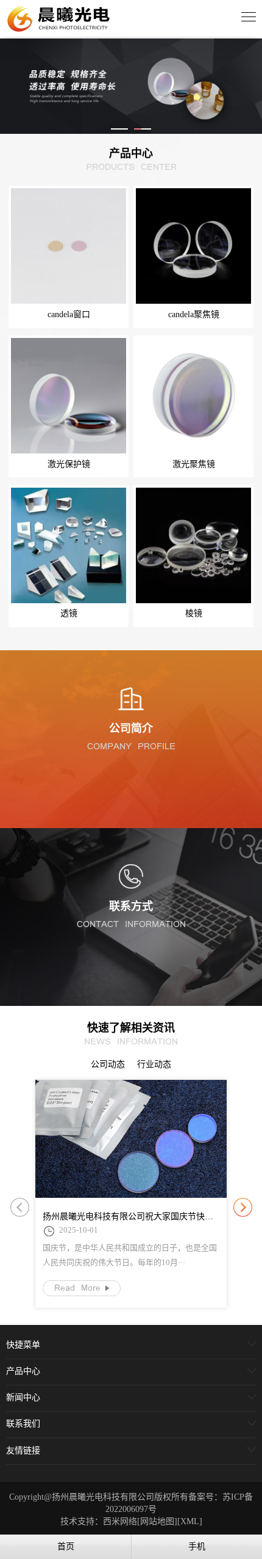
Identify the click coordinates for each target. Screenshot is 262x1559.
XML (189, 1521)
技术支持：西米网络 (98, 1521)
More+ (131, 818)
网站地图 (157, 1521)
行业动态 (154, 1064)
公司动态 (108, 1064)
